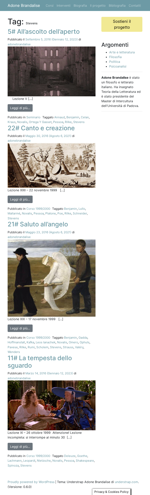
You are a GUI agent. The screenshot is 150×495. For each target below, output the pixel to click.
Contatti (135, 5)
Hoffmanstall (16, 342)
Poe (60, 213)
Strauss (68, 347)
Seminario (33, 117)
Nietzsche (44, 460)
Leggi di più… (21, 108)
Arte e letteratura (122, 52)
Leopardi (29, 460)
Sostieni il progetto (122, 24)
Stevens (79, 122)
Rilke (68, 122)
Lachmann (15, 460)
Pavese (13, 347)
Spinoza (13, 465)
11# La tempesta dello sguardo (40, 361)
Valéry (79, 347)
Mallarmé (14, 213)
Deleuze (70, 456)
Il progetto (98, 5)
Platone (50, 213)
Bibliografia (117, 5)
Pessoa (58, 122)
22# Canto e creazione (41, 128)
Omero (73, 342)
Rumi (31, 347)
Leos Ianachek (45, 342)
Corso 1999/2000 (38, 209)
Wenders (14, 352)
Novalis (22, 122)
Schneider (80, 213)
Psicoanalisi (117, 66)
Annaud (59, 117)
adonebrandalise (19, 44)
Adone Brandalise (24, 5)
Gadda (83, 337)
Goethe (82, 456)
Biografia (80, 5)
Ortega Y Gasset (40, 122)
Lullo (82, 209)
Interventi (64, 5)
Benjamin (72, 117)
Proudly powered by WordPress (31, 482)
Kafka (30, 342)
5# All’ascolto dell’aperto (44, 31)
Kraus (12, 122)
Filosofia (115, 57)
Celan (85, 117)
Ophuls (84, 342)
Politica (114, 62)
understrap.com (126, 482)
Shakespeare (85, 460)
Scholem (42, 347)
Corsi (50, 5)
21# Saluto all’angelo (38, 224)
